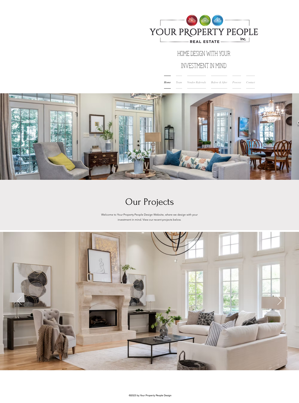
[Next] (279, 301)
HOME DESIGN (191, 53)
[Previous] (19, 301)
